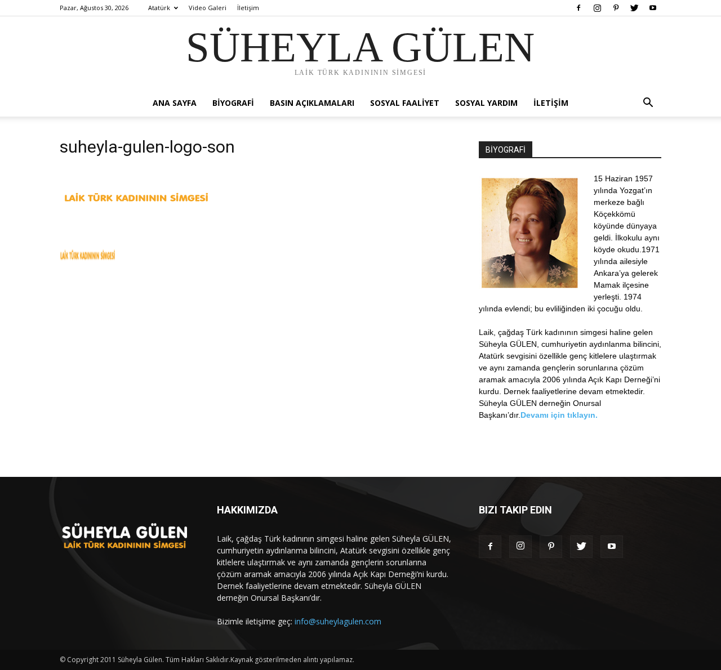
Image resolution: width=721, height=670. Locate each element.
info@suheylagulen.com (338, 621)
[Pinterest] (615, 8)
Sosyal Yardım (486, 102)
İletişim (248, 7)
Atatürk (159, 7)
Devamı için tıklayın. (559, 414)
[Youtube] (652, 8)
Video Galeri (207, 7)
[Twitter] (634, 8)
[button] (647, 104)
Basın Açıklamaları (312, 102)
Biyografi (233, 102)
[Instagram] (597, 8)
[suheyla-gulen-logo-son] (136, 204)
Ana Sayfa (175, 102)
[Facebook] (578, 8)
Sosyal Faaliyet (404, 102)
